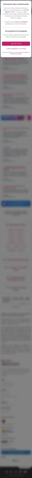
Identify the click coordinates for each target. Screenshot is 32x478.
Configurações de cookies (16, 49)
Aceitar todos (16, 43)
